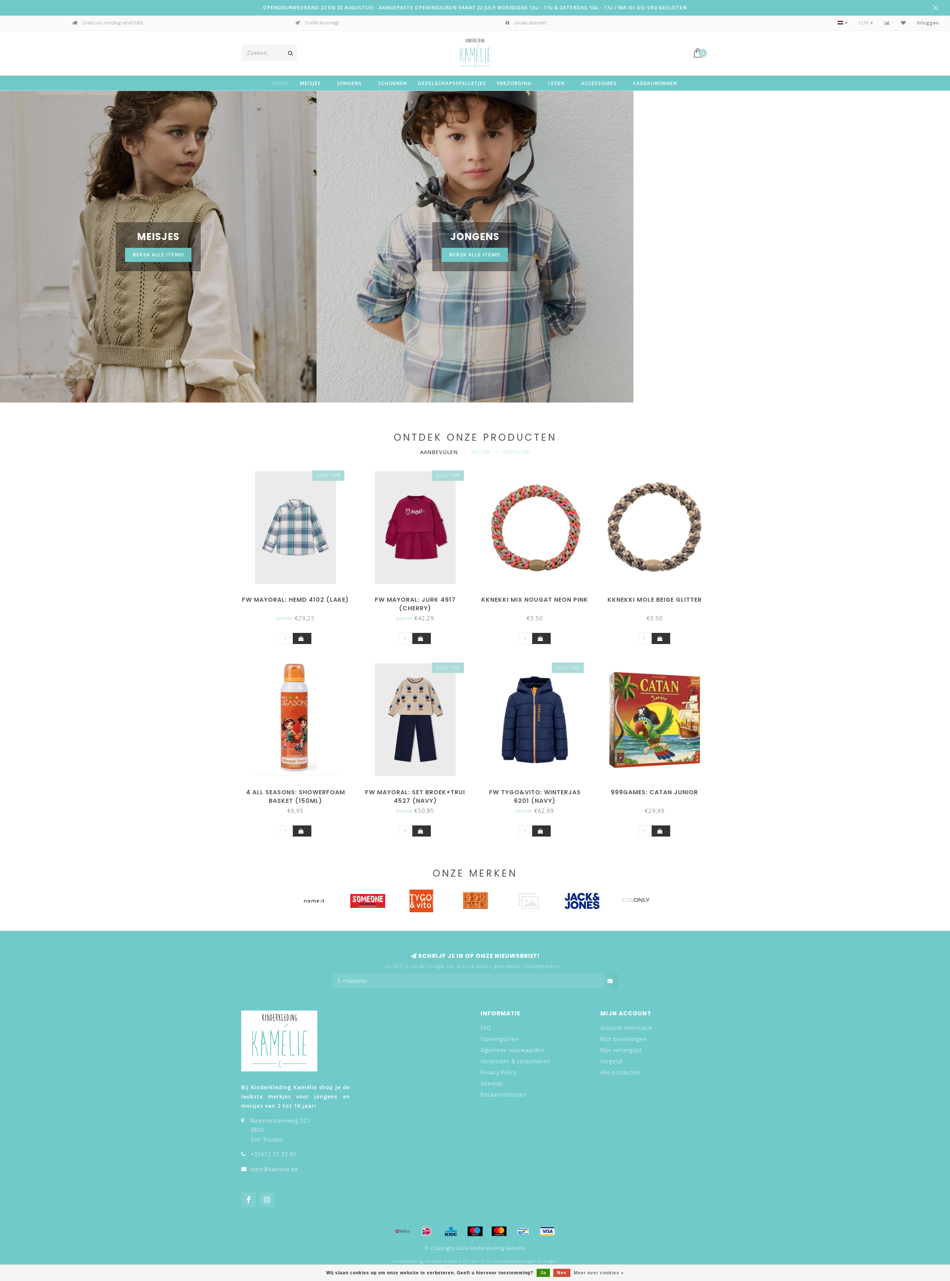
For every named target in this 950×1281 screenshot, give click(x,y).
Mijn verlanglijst (621, 1050)
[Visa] (547, 1231)
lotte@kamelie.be (274, 1169)
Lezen (556, 83)
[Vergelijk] (887, 23)
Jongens (349, 83)
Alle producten (620, 1072)
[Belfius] (402, 1231)
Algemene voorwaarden (512, 1050)
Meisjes (310, 83)
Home (281, 83)
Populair (516, 452)
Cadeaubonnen (655, 83)
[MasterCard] (499, 1231)
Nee (562, 1272)
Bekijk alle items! (158, 255)
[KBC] (451, 1231)
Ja (543, 1272)
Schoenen (392, 83)
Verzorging (514, 83)
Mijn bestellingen (623, 1038)
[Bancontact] (523, 1231)
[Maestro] (475, 1231)
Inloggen (928, 23)
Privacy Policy (499, 1072)
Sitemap (492, 1083)
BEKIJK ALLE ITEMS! (475, 255)
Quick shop (299, 597)
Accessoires (599, 83)
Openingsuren (499, 1038)
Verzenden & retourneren (515, 1061)
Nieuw (480, 452)
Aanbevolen (439, 452)
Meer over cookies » (599, 1272)
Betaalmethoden (503, 1094)
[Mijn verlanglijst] (903, 23)
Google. (550, 1261)
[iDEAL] (426, 1231)
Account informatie (626, 1027)
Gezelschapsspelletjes (452, 83)
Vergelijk (611, 1061)
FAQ (486, 1027)
